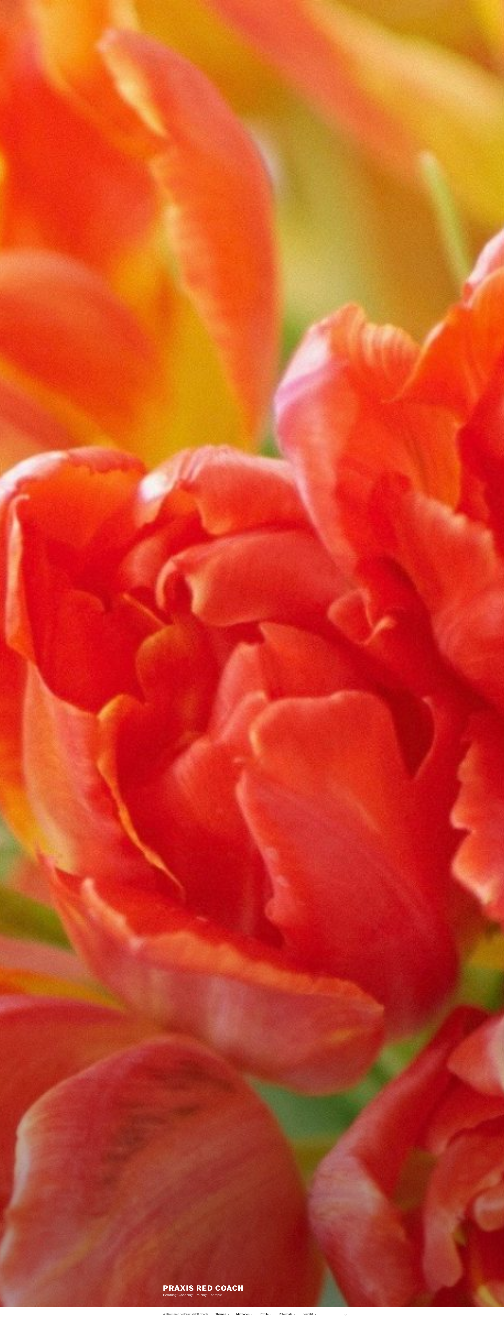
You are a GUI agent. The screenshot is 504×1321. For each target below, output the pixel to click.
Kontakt (308, 1314)
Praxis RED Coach (203, 1288)
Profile (264, 1314)
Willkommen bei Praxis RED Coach (185, 1314)
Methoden (242, 1314)
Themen (220, 1314)
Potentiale (285, 1314)
